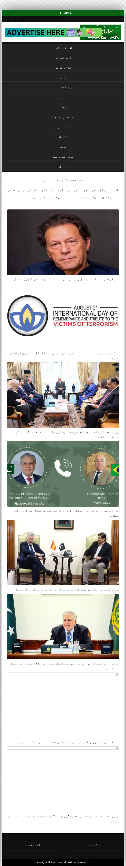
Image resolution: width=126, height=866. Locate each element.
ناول (63, 166)
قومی (63, 77)
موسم (63, 146)
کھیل (63, 136)
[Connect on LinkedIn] (40, 19)
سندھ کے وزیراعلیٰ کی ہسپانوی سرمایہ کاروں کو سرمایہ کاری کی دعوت (67, 589)
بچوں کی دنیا (63, 156)
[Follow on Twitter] (19, 19)
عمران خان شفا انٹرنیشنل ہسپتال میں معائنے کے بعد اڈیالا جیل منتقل (66, 279)
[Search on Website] (5, 19)
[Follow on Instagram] (54, 19)
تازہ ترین (63, 67)
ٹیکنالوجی (63, 127)
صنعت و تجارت (63, 117)
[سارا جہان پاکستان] (111, 32)
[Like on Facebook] (12, 19)
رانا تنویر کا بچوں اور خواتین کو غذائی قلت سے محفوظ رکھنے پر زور (67, 742)
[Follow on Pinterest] (33, 19)
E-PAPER (65, 13)
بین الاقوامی (63, 87)
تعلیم (63, 97)
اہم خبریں (63, 57)
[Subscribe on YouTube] (26, 19)
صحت (63, 107)
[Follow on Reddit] (47, 19)
